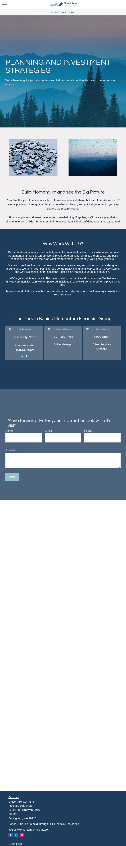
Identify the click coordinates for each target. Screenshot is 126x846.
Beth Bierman (63, 336)
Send (12, 477)
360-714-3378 (25, 801)
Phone (88, 430)
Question (10, 450)
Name (9, 430)
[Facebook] (27, 355)
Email (48, 430)
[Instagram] (22, 835)
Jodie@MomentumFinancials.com (29, 829)
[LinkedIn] (22, 355)
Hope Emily (102, 336)
